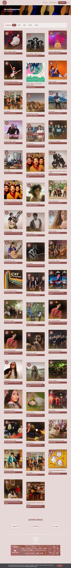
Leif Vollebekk (29, 263)
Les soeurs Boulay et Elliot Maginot (12, 500)
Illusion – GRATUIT (53, 380)
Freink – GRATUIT (30, 323)
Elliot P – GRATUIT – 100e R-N (10, 51)
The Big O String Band (53, 201)
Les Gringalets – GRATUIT (54, 261)
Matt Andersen (29, 443)
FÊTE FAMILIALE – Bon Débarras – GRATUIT (35, 173)
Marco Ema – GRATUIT (9, 470)
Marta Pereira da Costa (9, 261)
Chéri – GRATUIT (52, 410)
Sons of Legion (29, 143)
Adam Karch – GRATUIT (31, 353)
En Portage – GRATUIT (9, 320)
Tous (14, 25)
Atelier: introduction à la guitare (56, 440)
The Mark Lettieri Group (54, 290)
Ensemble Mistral (30, 293)
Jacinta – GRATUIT (52, 231)
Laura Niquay (7, 380)
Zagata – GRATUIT (52, 81)
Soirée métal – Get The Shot (54, 141)
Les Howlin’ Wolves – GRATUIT (55, 350)
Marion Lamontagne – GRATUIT (33, 203)
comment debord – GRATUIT (10, 440)
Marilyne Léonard (30, 413)
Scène (19, 25)
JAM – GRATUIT (7, 111)
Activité (36, 25)
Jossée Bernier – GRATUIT (9, 410)
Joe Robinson (52, 111)
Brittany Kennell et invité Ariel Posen (34, 383)
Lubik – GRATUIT (7, 171)
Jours (24, 25)
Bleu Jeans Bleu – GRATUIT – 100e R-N (34, 54)
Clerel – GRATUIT (29, 233)
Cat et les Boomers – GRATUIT (10, 290)
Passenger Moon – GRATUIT (32, 113)
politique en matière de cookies (31, 566)
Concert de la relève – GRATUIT (11, 81)
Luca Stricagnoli (8, 231)
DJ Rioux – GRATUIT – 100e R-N (55, 51)
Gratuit (30, 25)
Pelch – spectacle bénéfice (54, 320)
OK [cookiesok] (59, 565)
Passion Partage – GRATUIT (10, 141)
